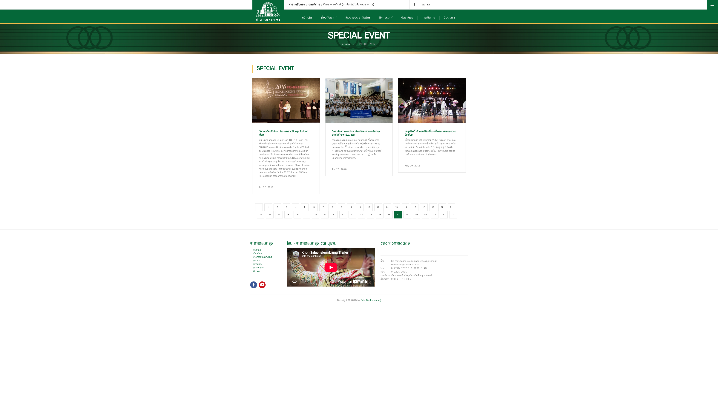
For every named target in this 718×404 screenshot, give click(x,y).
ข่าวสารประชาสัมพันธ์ (357, 17)
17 (414, 207)
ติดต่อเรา (449, 17)
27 (306, 214)
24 (279, 214)
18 (424, 207)
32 (352, 214)
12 (369, 207)
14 (387, 207)
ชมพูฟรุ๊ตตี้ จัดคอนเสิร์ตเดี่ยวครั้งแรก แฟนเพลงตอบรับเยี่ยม (430, 133)
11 (359, 207)
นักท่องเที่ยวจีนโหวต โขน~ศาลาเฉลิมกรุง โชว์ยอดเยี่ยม (283, 133)
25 (288, 214)
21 (451, 207)
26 (297, 214)
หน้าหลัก (307, 17)
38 (407, 214)
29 (324, 214)
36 (389, 214)
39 (416, 214)
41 (434, 214)
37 (398, 214)
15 (396, 207)
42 (444, 214)
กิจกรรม (384, 17)
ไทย (423, 5)
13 (378, 207)
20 (442, 207)
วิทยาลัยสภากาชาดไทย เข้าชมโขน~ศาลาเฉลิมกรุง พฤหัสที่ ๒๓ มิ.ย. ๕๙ (356, 133)
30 (334, 214)
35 (379, 214)
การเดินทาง (428, 17)
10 (350, 207)
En (428, 5)
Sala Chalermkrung (371, 300)
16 (405, 207)
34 (370, 214)
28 (315, 214)
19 (433, 207)
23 (270, 214)
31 (343, 214)
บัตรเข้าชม (407, 17)
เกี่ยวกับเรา (327, 17)
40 (425, 214)
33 (361, 214)
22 (260, 214)
